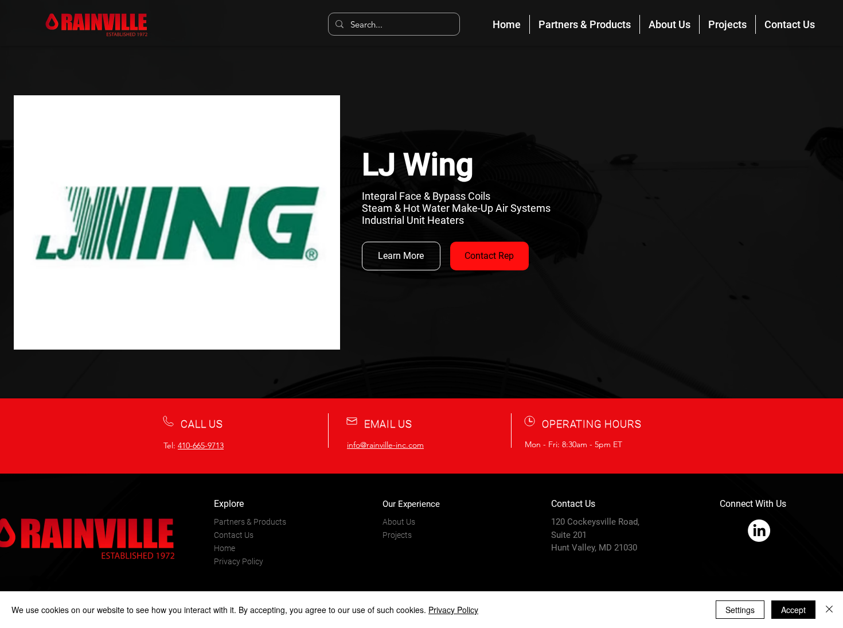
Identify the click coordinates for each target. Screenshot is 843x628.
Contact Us (233, 535)
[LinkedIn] (759, 531)
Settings (740, 609)
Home (224, 548)
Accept (793, 609)
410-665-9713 (201, 445)
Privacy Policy (238, 561)
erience (427, 504)
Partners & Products (250, 521)
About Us (399, 521)
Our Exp (397, 504)
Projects (397, 535)
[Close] (829, 609)
